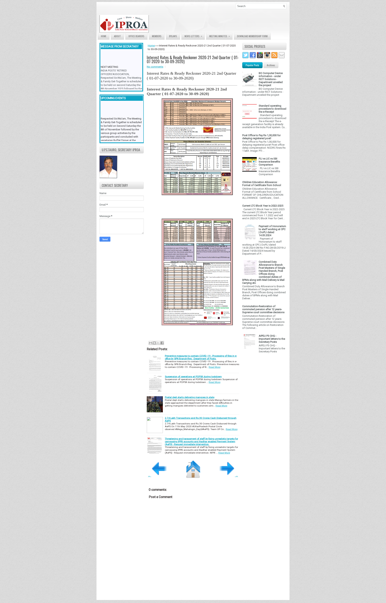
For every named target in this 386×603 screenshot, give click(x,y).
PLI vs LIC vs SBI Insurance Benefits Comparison (269, 161)
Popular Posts (252, 65)
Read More (214, 367)
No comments (155, 66)
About (117, 36)
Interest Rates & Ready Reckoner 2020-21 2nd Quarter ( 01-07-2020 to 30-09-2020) (193, 59)
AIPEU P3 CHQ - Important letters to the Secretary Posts (272, 338)
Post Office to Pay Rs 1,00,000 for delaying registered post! (261, 137)
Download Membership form (252, 36)
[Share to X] (158, 343)
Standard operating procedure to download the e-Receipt (272, 108)
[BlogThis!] (154, 343)
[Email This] (151, 343)
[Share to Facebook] (162, 343)
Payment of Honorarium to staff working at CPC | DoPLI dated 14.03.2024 (272, 231)
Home (103, 36)
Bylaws (173, 36)
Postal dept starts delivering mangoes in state (189, 397)
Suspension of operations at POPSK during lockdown (193, 376)
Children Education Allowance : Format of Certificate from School (261, 184)
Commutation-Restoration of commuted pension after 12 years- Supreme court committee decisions (263, 309)
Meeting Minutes (219, 36)
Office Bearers (136, 36)
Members (156, 36)
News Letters (193, 36)
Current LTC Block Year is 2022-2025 (262, 205)
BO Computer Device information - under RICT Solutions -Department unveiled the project (271, 79)
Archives (271, 65)
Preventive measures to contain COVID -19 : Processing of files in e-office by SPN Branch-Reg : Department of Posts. (201, 357)
